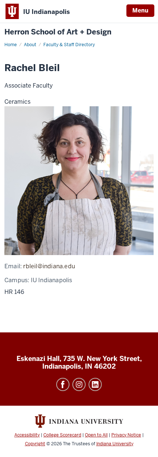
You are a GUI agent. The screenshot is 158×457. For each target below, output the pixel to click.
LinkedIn (95, 384)
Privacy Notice (126, 435)
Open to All (96, 435)
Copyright (35, 444)
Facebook (62, 384)
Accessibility (27, 435)
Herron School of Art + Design (57, 32)
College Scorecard (62, 435)
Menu (140, 10)
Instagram (79, 384)
